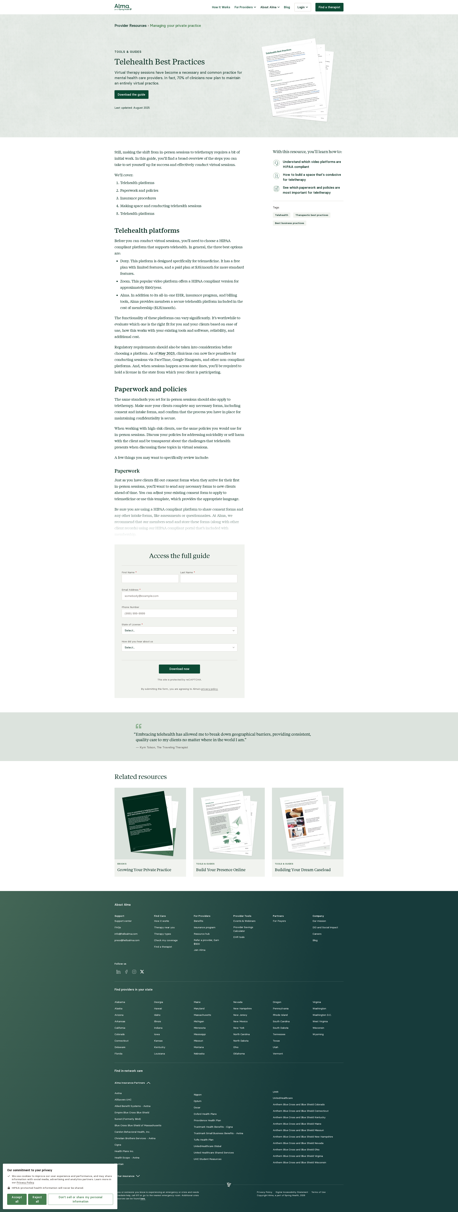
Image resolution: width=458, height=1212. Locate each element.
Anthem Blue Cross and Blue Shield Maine (297, 1123)
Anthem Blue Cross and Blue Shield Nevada (298, 1143)
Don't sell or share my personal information (81, 1199)
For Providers (244, 7)
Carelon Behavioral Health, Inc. (132, 1131)
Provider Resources (130, 25)
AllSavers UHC (122, 1099)
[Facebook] (126, 972)
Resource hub (202, 933)
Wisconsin (318, 1027)
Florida (118, 1053)
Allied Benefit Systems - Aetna (132, 1106)
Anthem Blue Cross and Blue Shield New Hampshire (303, 1136)
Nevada (237, 1002)
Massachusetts (202, 1015)
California (119, 1027)
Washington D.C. (322, 1015)
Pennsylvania (281, 1008)
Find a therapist (329, 7)
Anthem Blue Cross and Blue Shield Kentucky (299, 1117)
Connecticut (121, 1040)
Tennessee (279, 1034)
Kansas (158, 1040)
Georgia (158, 1002)
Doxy (124, 260)
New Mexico (240, 1021)
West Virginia (320, 1021)
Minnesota (200, 1027)
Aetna (118, 1093)
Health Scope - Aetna (126, 1157)
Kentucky (159, 1047)
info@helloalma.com (126, 933)
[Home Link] (122, 7)
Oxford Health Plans (205, 1114)
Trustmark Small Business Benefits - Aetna (218, 1133)
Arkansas (119, 1021)
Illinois (157, 1021)
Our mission (319, 921)
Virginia (317, 1002)
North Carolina (241, 1034)
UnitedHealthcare (283, 1098)
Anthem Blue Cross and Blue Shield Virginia (298, 1156)
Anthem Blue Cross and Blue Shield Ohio (296, 1149)
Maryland (199, 1008)
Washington (319, 1008)
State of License (132, 624)
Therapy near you (164, 927)
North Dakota (241, 1040)
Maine (197, 1002)
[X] (142, 972)
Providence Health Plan (207, 1120)
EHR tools (239, 937)
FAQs (117, 927)
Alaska (118, 1008)
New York (238, 1027)
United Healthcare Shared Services (214, 1152)
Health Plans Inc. (124, 1151)
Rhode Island (280, 1015)
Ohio (235, 1047)
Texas (276, 1040)
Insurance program (205, 927)
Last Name (187, 572)
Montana (199, 1047)
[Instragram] (134, 972)
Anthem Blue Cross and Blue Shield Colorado (299, 1104)
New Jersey (240, 1015)
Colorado (119, 1034)
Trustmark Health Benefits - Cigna (213, 1126)
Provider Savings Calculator (243, 929)
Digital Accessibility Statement (292, 1192)
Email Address (131, 589)
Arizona (118, 1015)
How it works (161, 921)
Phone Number (130, 607)
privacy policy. (209, 688)
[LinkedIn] (118, 972)
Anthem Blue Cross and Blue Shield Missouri (298, 1130)
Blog (287, 7)
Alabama (119, 1002)
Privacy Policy (264, 1192)
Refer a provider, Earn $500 (206, 942)
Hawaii (158, 1008)
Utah (275, 1047)
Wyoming (318, 1034)
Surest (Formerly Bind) (127, 1119)
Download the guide (131, 94)
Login (301, 7)
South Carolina (281, 1021)
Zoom (125, 281)
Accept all (17, 1199)
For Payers (279, 921)
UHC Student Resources (207, 1159)
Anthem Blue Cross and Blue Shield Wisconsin (299, 1162)
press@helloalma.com (126, 940)
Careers (317, 933)
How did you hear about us (137, 641)
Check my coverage (166, 940)
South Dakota (280, 1027)
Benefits (198, 921)
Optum (198, 1101)
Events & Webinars (244, 921)
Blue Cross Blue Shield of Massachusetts (137, 1125)
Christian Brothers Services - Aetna (134, 1138)
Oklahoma (239, 1053)
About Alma (268, 7)
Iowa (157, 1034)
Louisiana (159, 1053)
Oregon (277, 1002)
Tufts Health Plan (204, 1139)
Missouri (198, 1040)
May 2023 (166, 353)
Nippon (198, 1094)
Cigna (117, 1144)
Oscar (197, 1107)
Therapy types (162, 933)
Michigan (199, 1021)
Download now (179, 669)
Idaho (157, 1015)
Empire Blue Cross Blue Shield (131, 1112)
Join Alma (199, 950)
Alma (124, 295)
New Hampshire (242, 1008)
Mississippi (200, 1034)
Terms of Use (318, 1192)
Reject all (37, 1199)
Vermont (278, 1053)
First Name (129, 572)
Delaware (119, 1047)
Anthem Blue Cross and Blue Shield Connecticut (300, 1110)
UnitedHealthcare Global (207, 1146)
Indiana (158, 1027)
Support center (123, 921)
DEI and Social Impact (325, 927)
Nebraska (199, 1053)
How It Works (221, 7)
